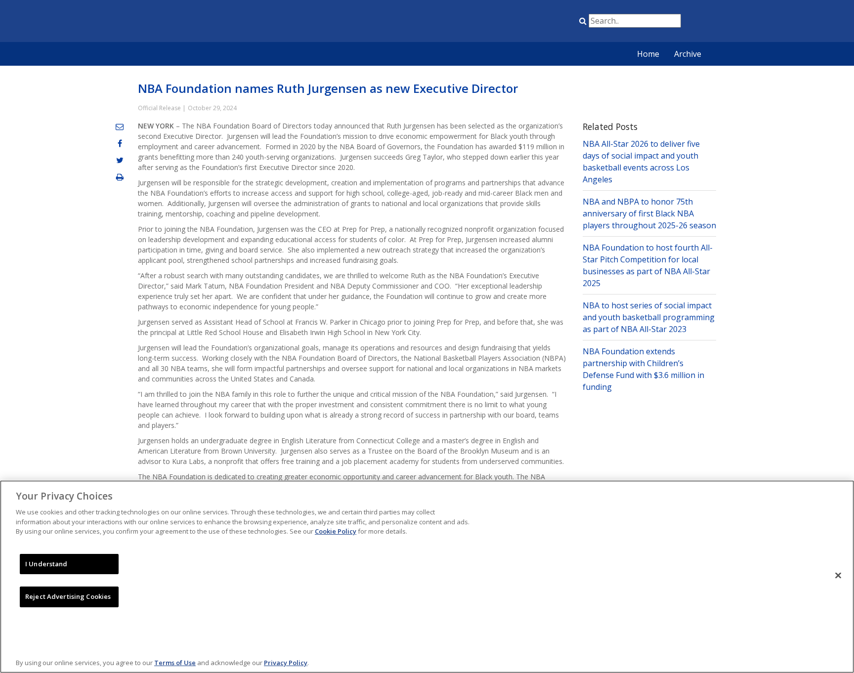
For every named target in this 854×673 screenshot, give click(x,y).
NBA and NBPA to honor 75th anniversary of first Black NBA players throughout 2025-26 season (649, 213)
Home (648, 53)
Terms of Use (175, 662)
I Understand (46, 563)
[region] (427, 576)
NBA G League (502, 22)
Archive (687, 53)
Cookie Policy (335, 531)
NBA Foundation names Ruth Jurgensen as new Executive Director (328, 88)
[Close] (838, 576)
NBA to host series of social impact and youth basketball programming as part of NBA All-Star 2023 (649, 317)
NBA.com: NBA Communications (232, 22)
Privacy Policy (285, 662)
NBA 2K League (552, 22)
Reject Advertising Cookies (68, 596)
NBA (478, 22)
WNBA (527, 22)
